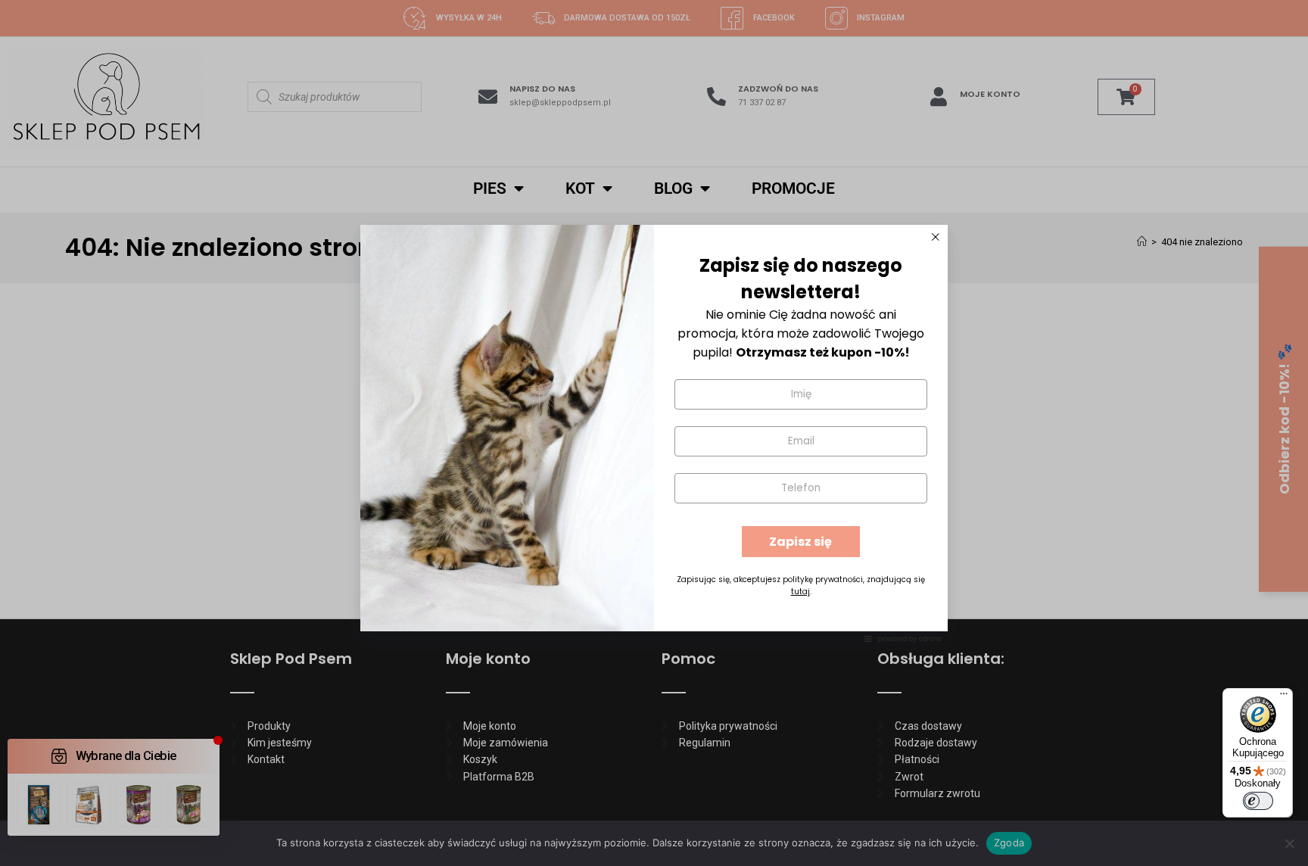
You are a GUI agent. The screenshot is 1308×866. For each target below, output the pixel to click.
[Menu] (1284, 697)
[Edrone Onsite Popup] (654, 433)
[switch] (1258, 801)
